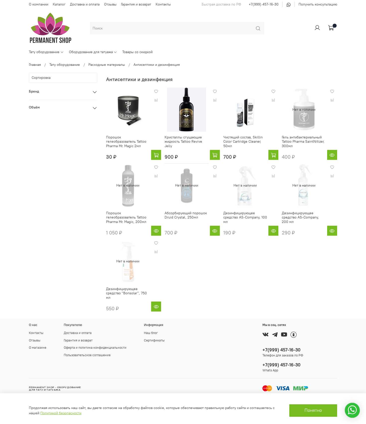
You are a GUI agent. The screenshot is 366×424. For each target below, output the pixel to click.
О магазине (37, 347)
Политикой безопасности (60, 413)
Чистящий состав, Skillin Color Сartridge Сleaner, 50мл (243, 141)
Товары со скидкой (137, 52)
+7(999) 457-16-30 (264, 4)
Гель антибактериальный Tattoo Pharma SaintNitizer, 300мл (303, 141)
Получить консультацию (318, 4)
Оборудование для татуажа (91, 52)
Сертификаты (154, 340)
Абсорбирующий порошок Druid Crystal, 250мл (186, 215)
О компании (38, 4)
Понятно (313, 410)
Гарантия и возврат (136, 4)
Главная (35, 64)
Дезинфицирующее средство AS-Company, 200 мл (300, 217)
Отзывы (110, 4)
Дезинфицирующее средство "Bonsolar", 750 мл (126, 293)
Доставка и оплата (85, 4)
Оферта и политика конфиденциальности (95, 347)
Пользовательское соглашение (87, 355)
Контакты (163, 4)
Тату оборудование (44, 52)
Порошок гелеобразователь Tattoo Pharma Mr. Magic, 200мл (126, 217)
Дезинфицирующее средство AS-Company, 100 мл (245, 217)
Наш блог (151, 333)
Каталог (59, 4)
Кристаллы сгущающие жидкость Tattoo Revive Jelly (183, 141)
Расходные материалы (106, 64)
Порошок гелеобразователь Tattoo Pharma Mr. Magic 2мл (126, 141)
